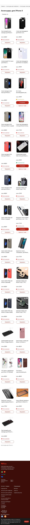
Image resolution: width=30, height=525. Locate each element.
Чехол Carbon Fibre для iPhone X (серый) (6, 251)
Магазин (16, 488)
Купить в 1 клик (22, 105)
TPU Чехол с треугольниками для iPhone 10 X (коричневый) (22, 371)
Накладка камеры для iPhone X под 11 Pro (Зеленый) (21, 311)
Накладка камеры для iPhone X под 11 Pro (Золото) (21, 281)
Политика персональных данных (4, 480)
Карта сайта (11, 481)
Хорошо (26, 521)
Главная (3, 6)
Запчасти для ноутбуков (6, 492)
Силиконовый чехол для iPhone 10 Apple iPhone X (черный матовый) (7, 341)
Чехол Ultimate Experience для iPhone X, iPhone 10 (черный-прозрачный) (22, 401)
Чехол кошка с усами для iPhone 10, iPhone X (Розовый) (22, 341)
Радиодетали (4, 488)
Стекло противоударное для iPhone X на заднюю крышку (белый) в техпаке (22, 61)
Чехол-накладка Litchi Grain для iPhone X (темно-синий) (6, 188)
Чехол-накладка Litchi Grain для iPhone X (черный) (6, 91)
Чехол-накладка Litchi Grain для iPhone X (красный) (6, 155)
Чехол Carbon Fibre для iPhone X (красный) (6, 281)
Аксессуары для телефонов (12, 6)
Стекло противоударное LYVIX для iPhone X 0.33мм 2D (22, 125)
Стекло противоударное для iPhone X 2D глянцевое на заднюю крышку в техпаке (22, 32)
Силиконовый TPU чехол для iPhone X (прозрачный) (7, 61)
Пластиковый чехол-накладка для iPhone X (6, 32)
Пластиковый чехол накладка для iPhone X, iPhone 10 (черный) (6, 431)
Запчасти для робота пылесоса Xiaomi (6, 499)
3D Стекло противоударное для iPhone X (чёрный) (21, 91)
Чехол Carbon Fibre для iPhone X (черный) (6, 218)
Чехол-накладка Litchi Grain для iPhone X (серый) (7, 125)
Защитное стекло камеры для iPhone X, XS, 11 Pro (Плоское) (22, 218)
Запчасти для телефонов (6, 490)
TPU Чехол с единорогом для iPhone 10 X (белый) (7, 371)
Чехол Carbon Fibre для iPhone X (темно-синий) (7, 311)
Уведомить (7, 42)
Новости (16, 490)
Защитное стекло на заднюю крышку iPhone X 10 (7, 401)
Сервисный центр (18, 492)
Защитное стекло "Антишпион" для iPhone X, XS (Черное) (22, 251)
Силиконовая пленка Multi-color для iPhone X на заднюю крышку (21, 155)
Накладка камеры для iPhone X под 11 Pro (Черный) (21, 188)
